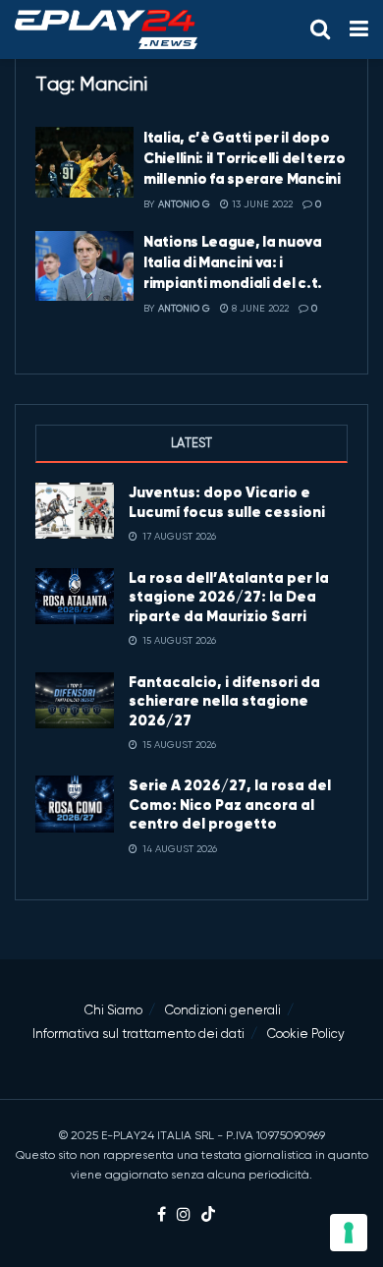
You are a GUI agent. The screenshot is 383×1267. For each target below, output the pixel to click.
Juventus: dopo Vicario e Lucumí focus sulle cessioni (227, 502)
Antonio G (184, 204)
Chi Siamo (113, 1010)
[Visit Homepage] (106, 29)
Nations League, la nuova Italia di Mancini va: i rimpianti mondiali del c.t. (232, 262)
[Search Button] (320, 29)
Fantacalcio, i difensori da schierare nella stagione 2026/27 (224, 700)
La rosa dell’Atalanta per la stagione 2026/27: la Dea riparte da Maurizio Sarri (229, 596)
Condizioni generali (223, 1010)
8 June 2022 (259, 308)
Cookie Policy (306, 1033)
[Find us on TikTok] (208, 1215)
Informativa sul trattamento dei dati (138, 1033)
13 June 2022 (261, 204)
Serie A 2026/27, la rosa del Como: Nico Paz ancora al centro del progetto (230, 804)
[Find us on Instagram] (184, 1215)
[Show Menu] (359, 29)
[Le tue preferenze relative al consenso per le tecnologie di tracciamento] (348, 1232)
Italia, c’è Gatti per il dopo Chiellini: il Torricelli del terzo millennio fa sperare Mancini (244, 158)
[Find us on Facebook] (161, 1215)
